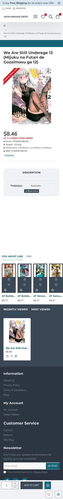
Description (31, 172)
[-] (15, 487)
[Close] (59, 3)
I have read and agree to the (27, 472)
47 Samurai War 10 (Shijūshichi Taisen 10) (56, 296)
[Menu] (35, 16)
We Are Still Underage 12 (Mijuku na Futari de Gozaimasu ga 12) (17, 348)
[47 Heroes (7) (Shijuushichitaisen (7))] (40, 270)
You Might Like (12, 256)
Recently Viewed (16, 309)
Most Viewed (40, 309)
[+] (15, 483)
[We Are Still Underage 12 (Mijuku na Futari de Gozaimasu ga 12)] (17, 331)
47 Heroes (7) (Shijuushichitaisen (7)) (40, 296)
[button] (31, 485)
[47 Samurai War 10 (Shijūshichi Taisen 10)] (56, 270)
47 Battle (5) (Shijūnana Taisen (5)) (24, 296)
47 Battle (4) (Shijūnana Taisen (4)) (9, 296)
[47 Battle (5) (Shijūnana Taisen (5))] (24, 270)
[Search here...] (49, 16)
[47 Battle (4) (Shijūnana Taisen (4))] (8, 270)
